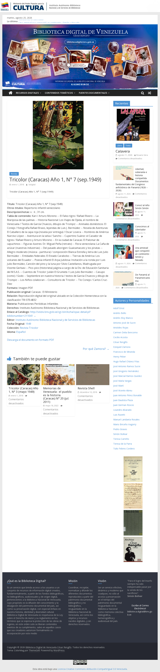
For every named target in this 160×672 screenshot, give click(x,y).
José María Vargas (122, 380)
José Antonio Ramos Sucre (126, 366)
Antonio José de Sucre (124, 322)
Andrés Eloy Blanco (123, 317)
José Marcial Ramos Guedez (127, 375)
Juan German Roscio (123, 405)
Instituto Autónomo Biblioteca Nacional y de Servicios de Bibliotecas (55, 320)
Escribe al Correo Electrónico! (140, 607)
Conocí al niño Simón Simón (142, 207)
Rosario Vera (142, 155)
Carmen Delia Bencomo (125, 332)
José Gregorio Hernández (126, 371)
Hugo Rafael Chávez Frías (126, 361)
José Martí (118, 385)
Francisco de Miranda (124, 351)
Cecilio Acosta (120, 337)
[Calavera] (133, 110)
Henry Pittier (119, 356)
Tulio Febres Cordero (124, 448)
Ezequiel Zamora (121, 346)
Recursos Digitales (27, 92)
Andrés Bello (119, 313)
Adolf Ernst (118, 308)
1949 (28, 323)
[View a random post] (149, 93)
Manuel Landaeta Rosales (126, 419)
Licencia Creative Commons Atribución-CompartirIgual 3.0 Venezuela (92, 668)
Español (21, 332)
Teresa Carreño (121, 438)
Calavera (123, 151)
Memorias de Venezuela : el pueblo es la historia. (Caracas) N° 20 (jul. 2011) (57, 395)
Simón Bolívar (120, 434)
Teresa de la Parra (122, 443)
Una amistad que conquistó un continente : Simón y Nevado (142, 253)
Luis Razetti (119, 414)
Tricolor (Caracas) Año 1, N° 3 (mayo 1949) (23, 390)
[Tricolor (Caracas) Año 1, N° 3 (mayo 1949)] (23, 366)
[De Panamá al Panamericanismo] (123, 273)
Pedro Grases (120, 429)
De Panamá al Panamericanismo (142, 277)
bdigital (32, 184)
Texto (128, 145)
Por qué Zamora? (96, 349)
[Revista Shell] (92, 366)
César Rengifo (120, 342)
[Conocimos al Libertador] (123, 225)
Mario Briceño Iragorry (124, 424)
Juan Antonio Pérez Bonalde (127, 395)
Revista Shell (86, 388)
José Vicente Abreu (122, 390)
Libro (119, 145)
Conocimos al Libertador (31, 21)
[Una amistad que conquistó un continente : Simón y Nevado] (123, 246)
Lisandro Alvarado (122, 409)
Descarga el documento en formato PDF (30, 340)
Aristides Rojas (120, 327)
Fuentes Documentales (93, 92)
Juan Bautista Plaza (123, 400)
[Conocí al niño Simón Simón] (123, 203)
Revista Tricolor (29, 328)
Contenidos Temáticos (59, 92)
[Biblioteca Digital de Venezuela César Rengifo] (80, 26)
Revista (14, 173)
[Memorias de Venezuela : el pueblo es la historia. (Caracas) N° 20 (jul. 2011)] (58, 366)
